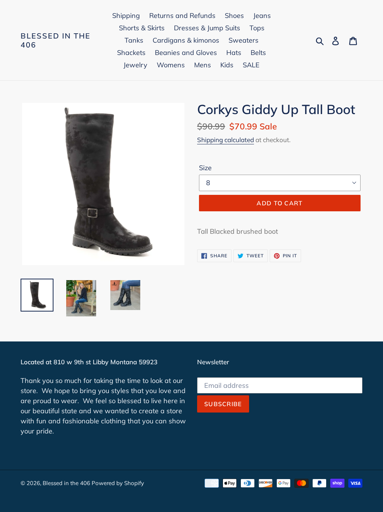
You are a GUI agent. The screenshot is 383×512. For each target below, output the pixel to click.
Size (205, 167)
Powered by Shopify (118, 483)
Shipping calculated (225, 140)
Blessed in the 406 (56, 40)
